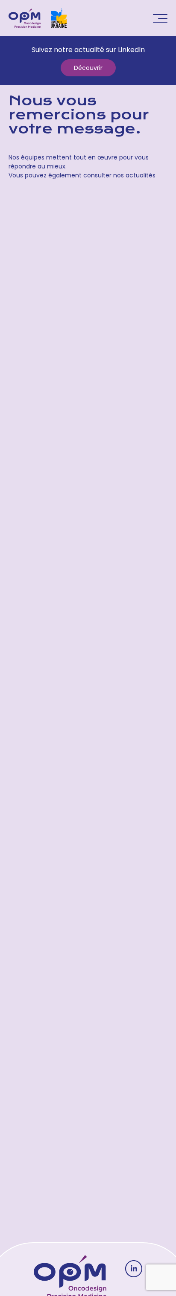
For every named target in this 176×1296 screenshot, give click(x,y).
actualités (140, 175)
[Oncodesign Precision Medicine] (25, 18)
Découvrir (88, 68)
